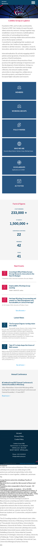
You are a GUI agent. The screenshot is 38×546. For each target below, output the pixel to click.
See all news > (20, 365)
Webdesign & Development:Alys (27, 463)
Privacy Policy (19, 436)
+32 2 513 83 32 (21, 454)
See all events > (21, 310)
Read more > (6, 396)
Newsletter (5, 3)
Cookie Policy (19, 439)
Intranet (4, 1)
